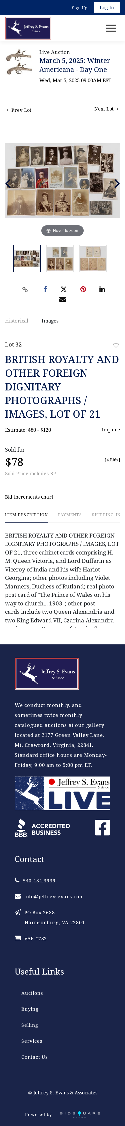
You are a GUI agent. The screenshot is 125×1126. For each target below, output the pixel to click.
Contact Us (34, 1057)
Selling (29, 1025)
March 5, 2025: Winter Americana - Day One (74, 65)
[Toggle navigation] (111, 28)
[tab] (26, 517)
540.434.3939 (39, 880)
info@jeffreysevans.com (54, 896)
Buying (30, 1009)
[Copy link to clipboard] (25, 290)
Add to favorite (116, 345)
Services (31, 1041)
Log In (107, 7)
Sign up (79, 8)
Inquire (110, 429)
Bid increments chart (29, 497)
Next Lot (104, 109)
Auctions (32, 993)
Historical (16, 320)
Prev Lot (20, 110)
